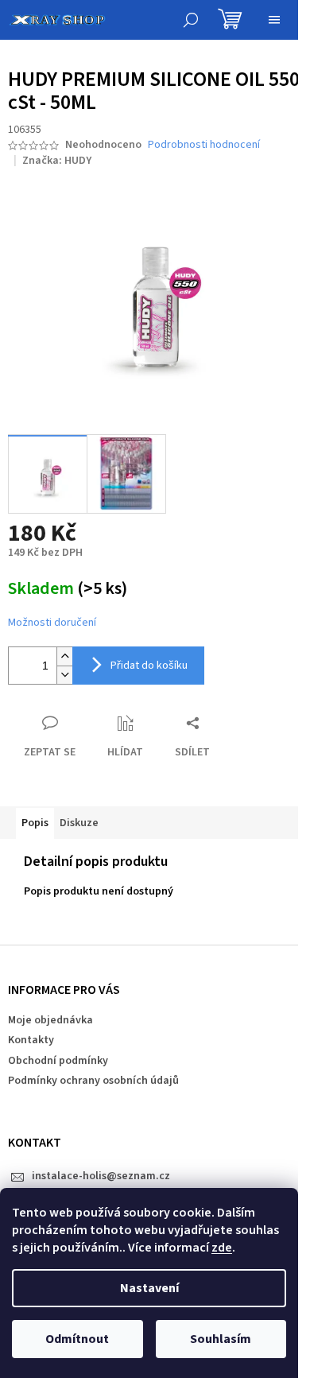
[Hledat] (191, 20)
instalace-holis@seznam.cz (101, 1176)
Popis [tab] (34, 823)
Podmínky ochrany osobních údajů (93, 1081)
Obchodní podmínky (58, 1061)
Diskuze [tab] (79, 823)
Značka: (56, 161)
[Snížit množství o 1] (64, 675)
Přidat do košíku (149, 665)
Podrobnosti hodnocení (204, 145)
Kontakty (31, 1040)
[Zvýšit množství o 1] (64, 656)
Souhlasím (220, 1339)
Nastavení (149, 1288)
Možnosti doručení (52, 623)
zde (221, 1247)
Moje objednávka (50, 1020)
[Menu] (274, 20)
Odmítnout (77, 1339)
